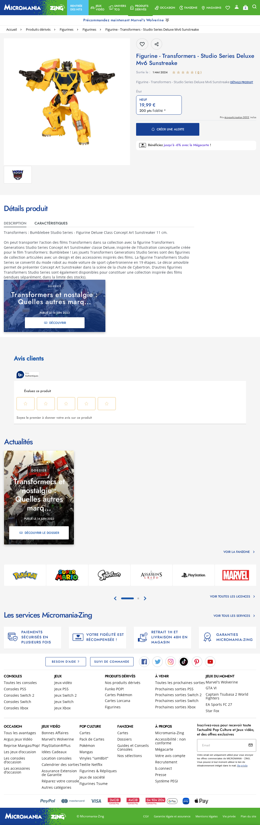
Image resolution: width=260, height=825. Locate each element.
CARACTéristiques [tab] (51, 223)
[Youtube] (210, 661)
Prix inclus (238, 117)
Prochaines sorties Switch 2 (178, 694)
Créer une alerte (170, 129)
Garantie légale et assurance (172, 816)
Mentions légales (207, 816)
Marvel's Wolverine (222, 682)
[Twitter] (157, 661)
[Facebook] (144, 661)
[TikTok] (183, 661)
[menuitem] (78, 7)
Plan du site (248, 816)
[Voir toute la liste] (228, 8)
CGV (146, 816)
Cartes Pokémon (118, 694)
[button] (78, 7)
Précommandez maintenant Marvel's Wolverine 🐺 (127, 20)
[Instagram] (170, 661)
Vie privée (229, 816)
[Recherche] (254, 8)
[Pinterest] (197, 661)
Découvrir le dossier (42, 533)
